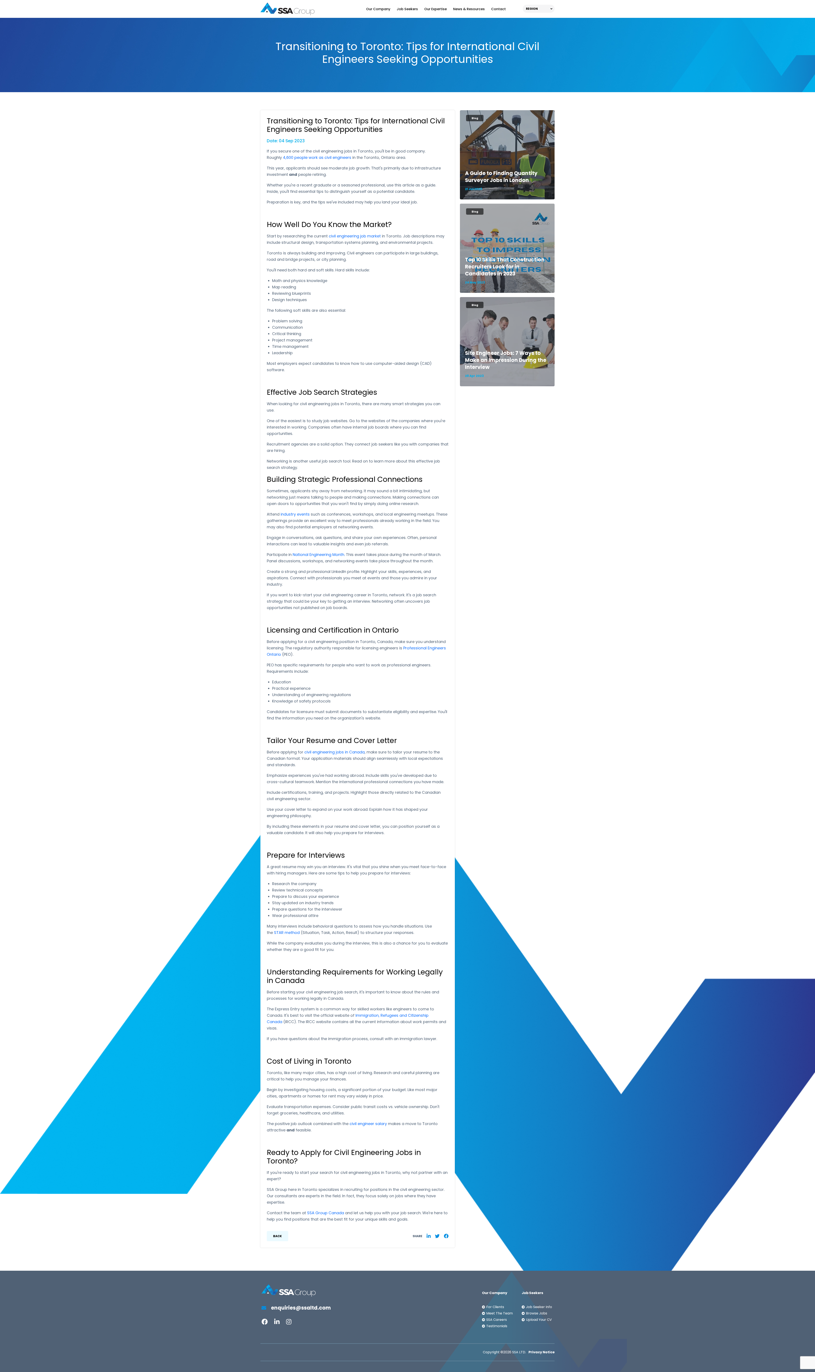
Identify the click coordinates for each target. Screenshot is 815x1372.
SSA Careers (496, 1319)
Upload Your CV (539, 1319)
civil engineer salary (368, 1123)
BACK (277, 1236)
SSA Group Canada (325, 1212)
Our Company (378, 9)
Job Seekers (407, 9)
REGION (532, 9)
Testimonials (496, 1326)
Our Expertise (435, 9)
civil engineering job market (355, 236)
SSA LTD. (519, 1352)
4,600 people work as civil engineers (317, 157)
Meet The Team (499, 1313)
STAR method (287, 932)
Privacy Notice (541, 1352)
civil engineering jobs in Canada (334, 752)
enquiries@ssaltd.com (300, 1307)
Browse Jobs (536, 1313)
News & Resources (469, 9)
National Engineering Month (318, 554)
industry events (295, 514)
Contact (498, 9)
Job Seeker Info (539, 1306)
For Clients (495, 1306)
